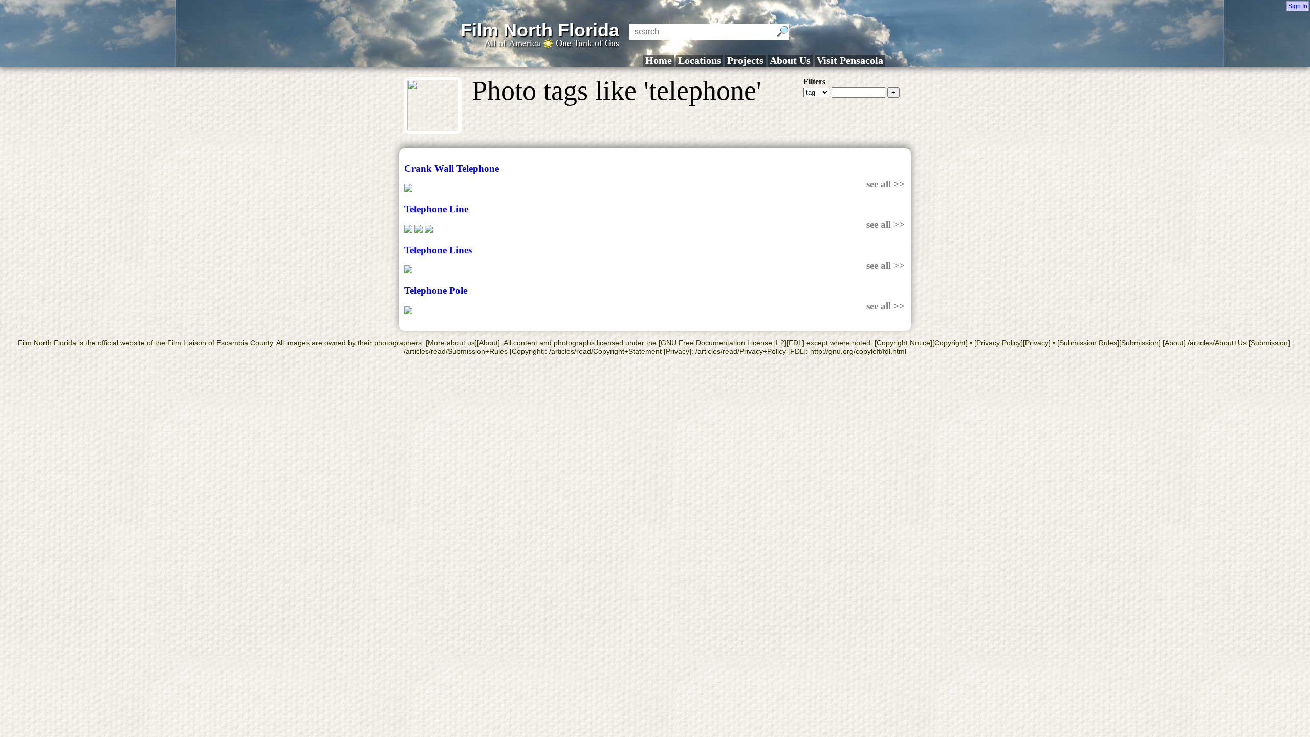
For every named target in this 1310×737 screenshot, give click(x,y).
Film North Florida (540, 29)
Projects (745, 60)
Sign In (1297, 6)
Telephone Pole (435, 290)
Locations (699, 60)
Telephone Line (436, 209)
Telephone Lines (438, 250)
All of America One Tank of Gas (551, 42)
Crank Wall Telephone (451, 168)
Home (658, 60)
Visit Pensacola (850, 60)
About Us (790, 60)
